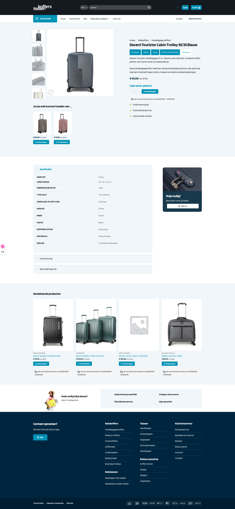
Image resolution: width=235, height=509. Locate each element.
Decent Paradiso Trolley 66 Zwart (47, 356)
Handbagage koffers (161, 40)
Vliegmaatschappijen (99, 18)
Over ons (116, 18)
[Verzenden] (148, 7)
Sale (85, 18)
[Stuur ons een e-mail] (178, 7)
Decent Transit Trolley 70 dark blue (133, 356)
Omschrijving (46, 258)
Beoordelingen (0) (48, 269)
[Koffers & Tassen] (42, 7)
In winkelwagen (150, 91)
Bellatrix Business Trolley (172, 356)
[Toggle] (37, 169)
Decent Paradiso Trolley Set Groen (90, 356)
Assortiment (74, 18)
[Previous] (51, 62)
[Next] (108, 62)
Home (63, 18)
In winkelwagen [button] (41, 142)
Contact (179, 18)
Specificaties (46, 169)
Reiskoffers (143, 40)
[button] (185, 7)
